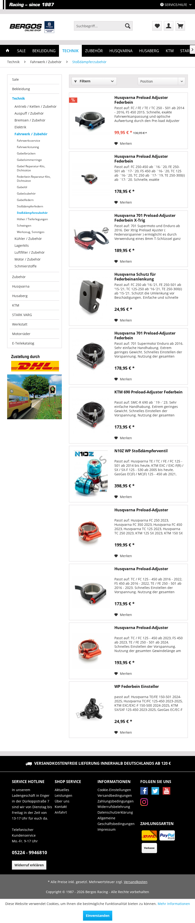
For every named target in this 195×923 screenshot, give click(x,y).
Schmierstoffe (26, 266)
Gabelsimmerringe (29, 160)
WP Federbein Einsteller (136, 686)
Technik (18, 98)
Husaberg (20, 296)
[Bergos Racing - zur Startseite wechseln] (32, 27)
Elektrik (20, 127)
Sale (15, 79)
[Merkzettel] (157, 26)
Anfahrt (61, 812)
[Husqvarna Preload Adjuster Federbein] (91, 120)
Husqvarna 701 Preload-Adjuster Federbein (145, 335)
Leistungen (63, 795)
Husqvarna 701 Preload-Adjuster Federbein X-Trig (145, 218)
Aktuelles (62, 790)
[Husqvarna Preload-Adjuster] (91, 533)
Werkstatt (19, 324)
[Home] (7, 51)
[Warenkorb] (180, 26)
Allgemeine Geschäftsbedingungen (116, 821)
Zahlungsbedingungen (116, 801)
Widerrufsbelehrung (114, 806)
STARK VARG (22, 314)
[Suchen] (128, 26)
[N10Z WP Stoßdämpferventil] (91, 474)
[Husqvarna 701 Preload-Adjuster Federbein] (91, 356)
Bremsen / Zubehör (30, 120)
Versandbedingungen (115, 795)
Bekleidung (21, 89)
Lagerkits (22, 245)
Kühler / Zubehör (28, 238)
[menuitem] (103, 26)
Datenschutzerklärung (115, 812)
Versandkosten (135, 882)
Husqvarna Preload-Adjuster (141, 510)
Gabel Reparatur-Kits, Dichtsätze (31, 168)
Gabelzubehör (26, 193)
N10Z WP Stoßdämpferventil (141, 450)
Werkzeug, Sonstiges (30, 232)
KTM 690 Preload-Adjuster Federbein (148, 392)
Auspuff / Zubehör (29, 113)
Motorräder (21, 333)
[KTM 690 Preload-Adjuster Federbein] (91, 415)
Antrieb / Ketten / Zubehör (36, 106)
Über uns (62, 801)
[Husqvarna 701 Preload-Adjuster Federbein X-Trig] (91, 238)
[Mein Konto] (168, 26)
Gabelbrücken (26, 153)
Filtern (84, 81)
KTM (15, 305)
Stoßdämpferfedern (30, 206)
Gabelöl (22, 187)
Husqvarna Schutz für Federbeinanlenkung (135, 276)
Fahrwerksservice (28, 141)
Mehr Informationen (174, 903)
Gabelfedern (25, 200)
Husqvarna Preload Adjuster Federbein (141, 100)
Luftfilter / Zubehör (30, 252)
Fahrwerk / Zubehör (31, 134)
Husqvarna (20, 286)
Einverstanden (97, 915)
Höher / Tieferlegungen (32, 219)
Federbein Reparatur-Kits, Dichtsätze (34, 179)
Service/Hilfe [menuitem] (176, 4)
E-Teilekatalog (23, 343)
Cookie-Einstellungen (114, 790)
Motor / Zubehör (28, 259)
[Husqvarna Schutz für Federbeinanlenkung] (91, 297)
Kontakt (61, 806)
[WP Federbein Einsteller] (91, 709)
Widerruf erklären (29, 865)
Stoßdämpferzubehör (32, 213)
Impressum (107, 829)
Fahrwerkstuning (28, 147)
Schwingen (24, 226)
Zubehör (19, 277)
